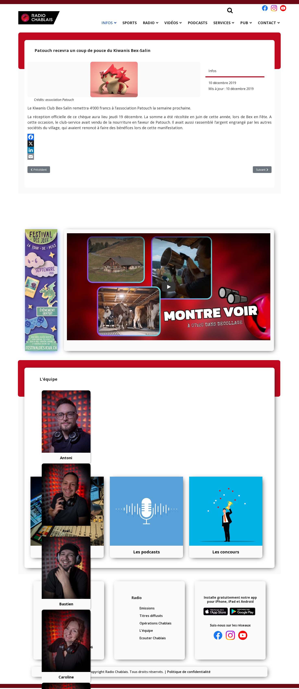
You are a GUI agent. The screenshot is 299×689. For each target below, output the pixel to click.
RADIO (149, 22)
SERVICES (221, 22)
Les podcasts (146, 552)
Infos (212, 71)
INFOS (107, 22)
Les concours (225, 552)
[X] (149, 143)
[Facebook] (149, 137)
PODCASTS (197, 22)
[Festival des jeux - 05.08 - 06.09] (43, 290)
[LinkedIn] (149, 150)
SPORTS (129, 22)
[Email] (149, 156)
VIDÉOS (171, 22)
